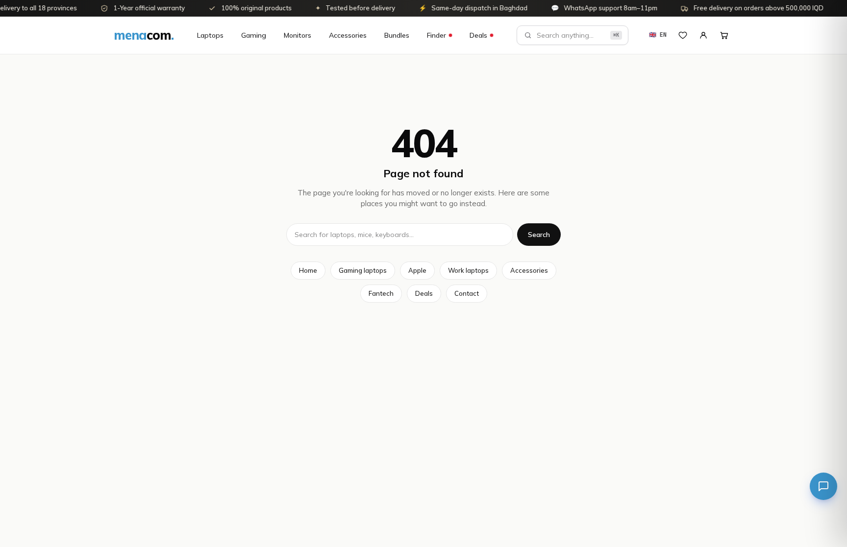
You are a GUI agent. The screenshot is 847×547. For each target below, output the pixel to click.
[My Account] (703, 35)
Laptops (210, 35)
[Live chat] (823, 486)
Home (308, 270)
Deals (478, 35)
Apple (417, 270)
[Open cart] (724, 35)
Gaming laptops (363, 270)
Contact (466, 293)
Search (539, 234)
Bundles (396, 35)
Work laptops (468, 270)
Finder (436, 35)
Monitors (297, 35)
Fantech (381, 293)
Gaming (253, 35)
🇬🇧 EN (658, 35)
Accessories (348, 35)
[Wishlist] (682, 35)
